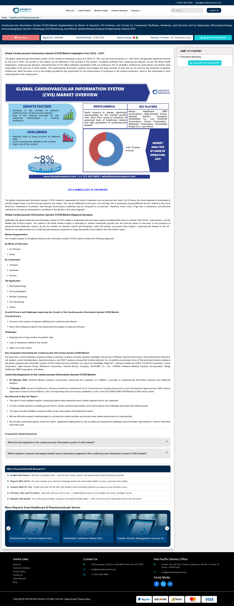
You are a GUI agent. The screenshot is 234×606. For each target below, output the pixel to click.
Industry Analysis (119, 10)
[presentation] (8, 528)
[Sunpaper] (22, 10)
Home (4, 17)
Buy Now (22, 37)
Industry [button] (135, 10)
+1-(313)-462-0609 (183, 2)
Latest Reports (19, 578)
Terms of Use (70, 599)
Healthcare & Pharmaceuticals (24, 17)
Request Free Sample (214, 37)
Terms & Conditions (21, 568)
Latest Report (84, 10)
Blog (15, 582)
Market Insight (101, 10)
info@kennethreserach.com (103, 569)
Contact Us (214, 10)
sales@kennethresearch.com (208, 2)
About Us (70, 10)
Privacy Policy (19, 571)
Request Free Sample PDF (206, 62)
